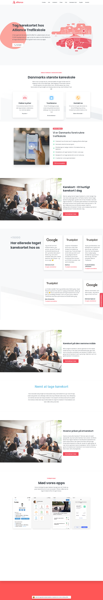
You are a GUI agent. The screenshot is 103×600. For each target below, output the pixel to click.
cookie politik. (65, 597)
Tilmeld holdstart (101, 300)
